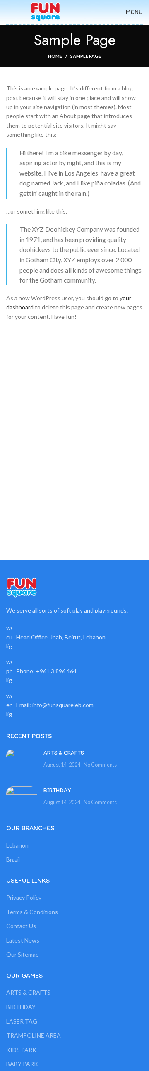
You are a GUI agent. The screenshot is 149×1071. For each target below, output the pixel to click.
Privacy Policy (23, 897)
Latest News (22, 940)
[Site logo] (45, 11)
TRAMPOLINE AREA (33, 1035)
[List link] (74, 671)
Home (55, 56)
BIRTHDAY (57, 790)
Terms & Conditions (32, 911)
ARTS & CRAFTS (63, 752)
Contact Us (21, 925)
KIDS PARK (21, 1049)
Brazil (13, 859)
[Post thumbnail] (21, 761)
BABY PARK (22, 1063)
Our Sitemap (22, 954)
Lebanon (17, 845)
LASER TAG (21, 1021)
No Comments (100, 765)
